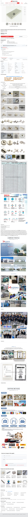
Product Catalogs (10, 491)
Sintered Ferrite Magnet (8, 502)
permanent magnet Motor (23, 492)
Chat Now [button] (21, 36)
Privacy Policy (24, 514)
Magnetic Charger (2, 495)
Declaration (21, 514)
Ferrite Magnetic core (16, 492)
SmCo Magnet (13, 502)
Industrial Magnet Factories (9, 507)
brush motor (2, 492)
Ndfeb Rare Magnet (3, 510)
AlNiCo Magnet (2, 502)
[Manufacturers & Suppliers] (14, 1)
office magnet (15, 495)
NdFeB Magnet (22, 495)
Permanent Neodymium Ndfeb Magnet (11, 510)
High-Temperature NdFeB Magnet (20, 502)
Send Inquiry (7, 36)
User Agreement (17, 514)
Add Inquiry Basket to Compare (14, 26)
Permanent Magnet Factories (17, 507)
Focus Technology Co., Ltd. (9, 514)
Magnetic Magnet (3, 507)
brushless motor (9, 492)
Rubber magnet (9, 495)
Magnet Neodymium (23, 507)
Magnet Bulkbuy (18, 510)
